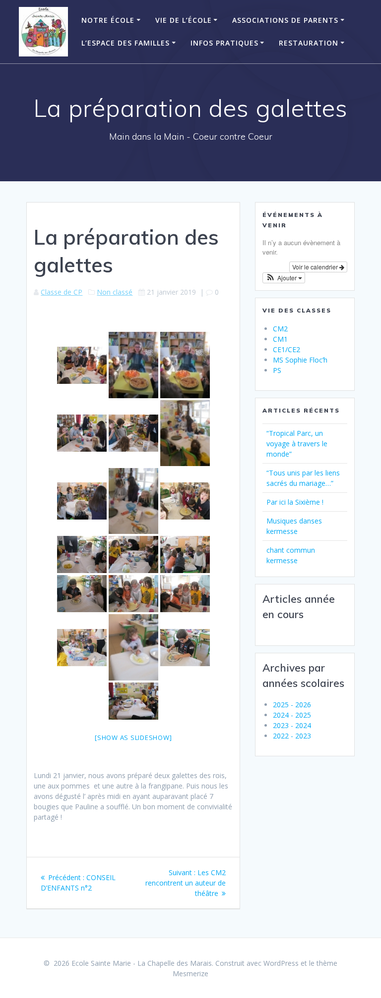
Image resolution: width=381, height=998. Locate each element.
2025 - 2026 (292, 704)
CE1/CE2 (286, 349)
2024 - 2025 (292, 715)
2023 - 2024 (292, 725)
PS (277, 370)
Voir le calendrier (315, 267)
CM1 (280, 339)
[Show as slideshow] (133, 737)
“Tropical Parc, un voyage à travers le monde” (296, 443)
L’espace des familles (125, 43)
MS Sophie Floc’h (300, 360)
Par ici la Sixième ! (294, 502)
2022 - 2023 (292, 735)
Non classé (114, 292)
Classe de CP (61, 292)
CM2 (280, 328)
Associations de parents (285, 20)
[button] (284, 278)
